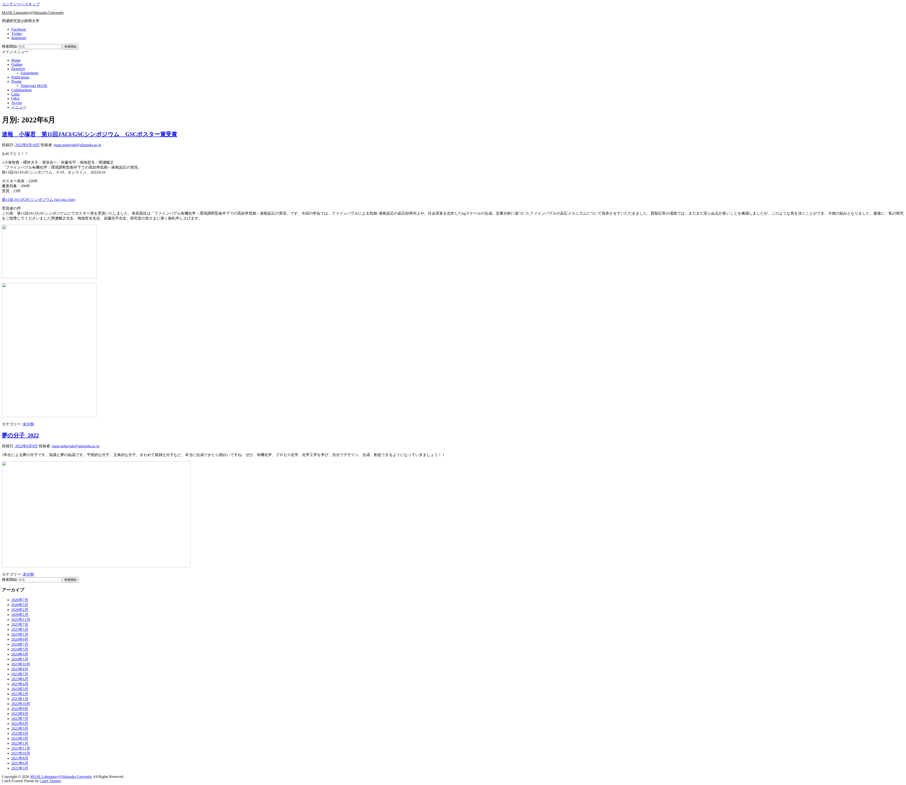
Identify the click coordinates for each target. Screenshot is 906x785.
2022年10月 (20, 704)
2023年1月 (19, 699)
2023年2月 (19, 694)
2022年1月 (19, 743)
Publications (20, 77)
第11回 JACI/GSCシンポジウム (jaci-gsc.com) (38, 200)
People (16, 81)
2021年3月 (19, 768)
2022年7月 (19, 719)
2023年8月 (19, 669)
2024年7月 (19, 644)
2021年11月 (20, 748)
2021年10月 (20, 753)
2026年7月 (19, 600)
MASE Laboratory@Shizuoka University (33, 13)
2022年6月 (19, 724)
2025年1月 (19, 634)
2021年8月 (19, 758)
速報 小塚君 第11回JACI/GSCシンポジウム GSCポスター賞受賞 (89, 134)
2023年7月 (19, 674)
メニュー (18, 107)
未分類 (28, 424)
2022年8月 (19, 714)
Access (16, 103)
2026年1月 (19, 615)
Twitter (16, 34)
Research (18, 69)
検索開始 (9, 46)
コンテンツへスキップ (21, 4)
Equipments (29, 73)
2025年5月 (19, 629)
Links (15, 94)
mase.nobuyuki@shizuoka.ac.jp (77, 145)
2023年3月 (19, 689)
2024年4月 (19, 654)
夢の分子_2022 (20, 435)
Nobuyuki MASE (34, 86)
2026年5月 (19, 605)
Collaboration (21, 90)
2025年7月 (19, 625)
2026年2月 (19, 610)
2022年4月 (19, 733)
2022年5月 (19, 729)
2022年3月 (19, 738)
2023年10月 (20, 664)
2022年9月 (19, 709)
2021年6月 (19, 763)
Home (16, 60)
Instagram (18, 38)
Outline (16, 64)
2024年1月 (19, 659)
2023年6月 (19, 679)
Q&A (15, 98)
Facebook (18, 29)
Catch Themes (50, 781)
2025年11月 (20, 620)
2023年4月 (19, 684)
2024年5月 (19, 649)
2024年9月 (19, 639)
